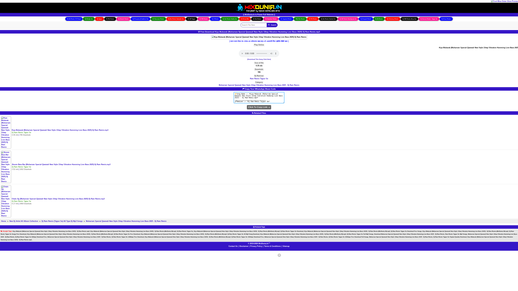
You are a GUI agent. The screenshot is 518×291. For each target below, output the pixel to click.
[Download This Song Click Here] (259, 59)
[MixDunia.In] (259, 7)
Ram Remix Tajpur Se (259, 79)
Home (3, 221)
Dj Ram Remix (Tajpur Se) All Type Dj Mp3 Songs (62, 221)
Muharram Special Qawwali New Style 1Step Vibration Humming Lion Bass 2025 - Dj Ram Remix (259, 85)
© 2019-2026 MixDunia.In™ (259, 243)
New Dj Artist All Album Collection (23, 221)
